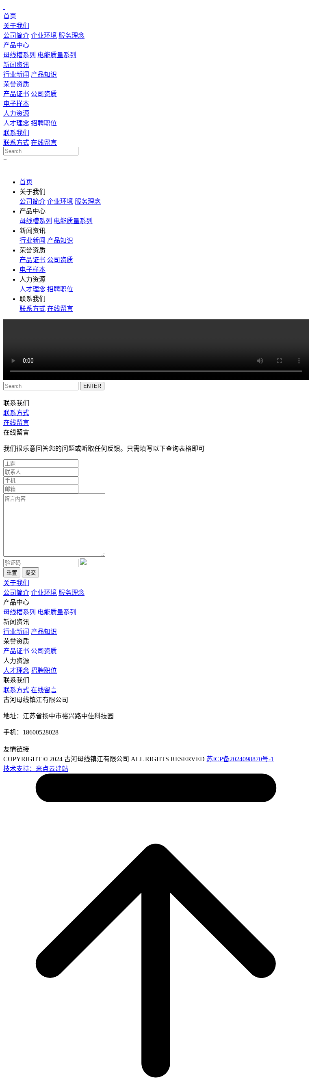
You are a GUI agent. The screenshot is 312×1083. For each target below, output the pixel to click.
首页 (9, 16)
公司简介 (16, 35)
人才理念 (16, 123)
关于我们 (16, 25)
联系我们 (16, 132)
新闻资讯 (16, 64)
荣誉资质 (16, 84)
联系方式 (16, 142)
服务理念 (71, 35)
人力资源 (16, 113)
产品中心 (16, 45)
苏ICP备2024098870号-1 (240, 759)
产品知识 (44, 74)
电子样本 (16, 103)
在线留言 (44, 142)
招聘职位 (44, 123)
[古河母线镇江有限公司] (4, 6)
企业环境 (44, 35)
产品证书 (16, 93)
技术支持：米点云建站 (35, 768)
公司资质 (44, 93)
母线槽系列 (19, 55)
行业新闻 (16, 74)
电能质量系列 (56, 55)
